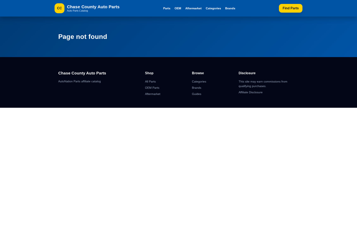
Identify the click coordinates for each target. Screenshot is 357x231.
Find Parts (291, 8)
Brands (230, 8)
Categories (213, 8)
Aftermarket (193, 8)
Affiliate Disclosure (251, 92)
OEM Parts (152, 87)
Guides (196, 94)
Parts (166, 8)
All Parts (150, 81)
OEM (178, 8)
